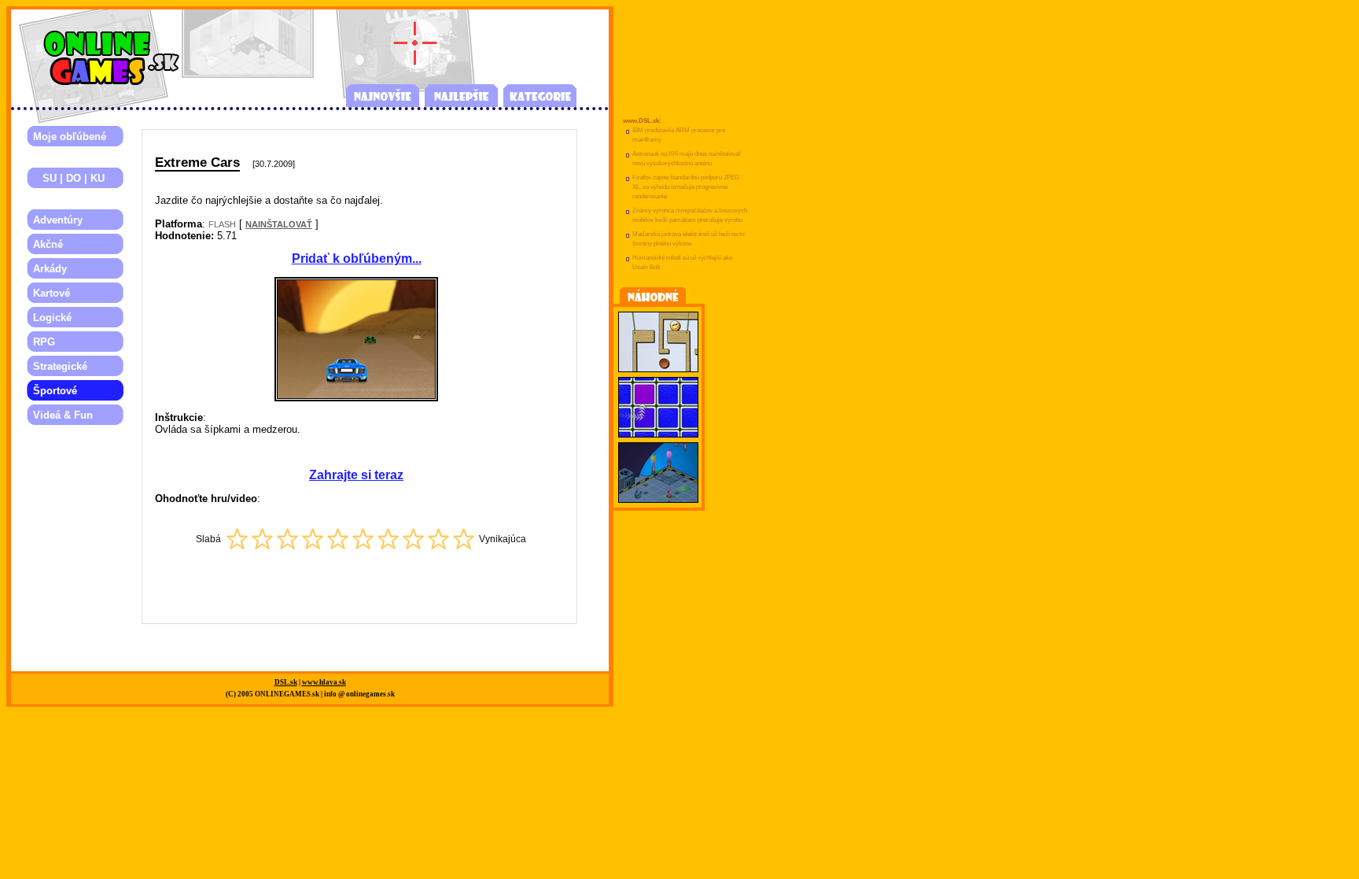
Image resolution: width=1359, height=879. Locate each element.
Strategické (60, 366)
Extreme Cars (197, 162)
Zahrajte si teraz (356, 475)
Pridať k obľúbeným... (357, 258)
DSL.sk (285, 682)
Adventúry (58, 220)
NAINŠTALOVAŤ (278, 224)
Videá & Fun (63, 415)
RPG (44, 342)
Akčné (48, 244)
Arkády (50, 269)
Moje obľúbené (69, 136)
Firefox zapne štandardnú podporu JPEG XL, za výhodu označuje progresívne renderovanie (685, 187)
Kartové (51, 293)
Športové (55, 391)
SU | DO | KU (69, 178)
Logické (52, 317)
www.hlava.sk (324, 682)
